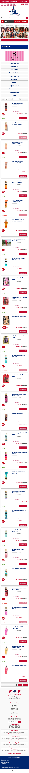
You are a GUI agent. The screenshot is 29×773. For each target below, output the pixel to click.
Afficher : (3, 99)
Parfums (14, 82)
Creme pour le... (14, 66)
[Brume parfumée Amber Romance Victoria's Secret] (6, 184)
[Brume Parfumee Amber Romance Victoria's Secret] (6, 146)
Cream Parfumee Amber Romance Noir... (17, 414)
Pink (14, 95)
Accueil (2, 44)
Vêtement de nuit (14, 92)
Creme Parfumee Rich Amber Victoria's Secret (19, 239)
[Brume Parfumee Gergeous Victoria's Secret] (6, 495)
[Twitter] (13, 726)
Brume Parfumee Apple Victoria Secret (19, 666)
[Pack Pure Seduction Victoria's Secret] (6, 281)
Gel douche (14, 69)
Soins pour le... (14, 76)
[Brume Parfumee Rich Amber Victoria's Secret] (6, 398)
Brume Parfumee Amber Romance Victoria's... (18, 142)
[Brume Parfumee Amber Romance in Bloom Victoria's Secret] (6, 126)
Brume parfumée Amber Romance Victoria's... (17, 181)
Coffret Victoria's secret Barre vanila (19, 317)
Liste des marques (14, 709)
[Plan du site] (8, 5)
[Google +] (16, 726)
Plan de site (14, 711)
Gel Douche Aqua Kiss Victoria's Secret (19, 433)
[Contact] (5, 5)
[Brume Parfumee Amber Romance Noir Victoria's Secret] (6, 107)
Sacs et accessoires (14, 89)
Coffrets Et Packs (14, 86)
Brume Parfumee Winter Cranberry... (18, 627)
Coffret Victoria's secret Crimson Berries (19, 297)
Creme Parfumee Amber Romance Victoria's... (17, 162)
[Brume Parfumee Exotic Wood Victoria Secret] (6, 572)
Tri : (11, 99)
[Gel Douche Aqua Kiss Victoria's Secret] (6, 436)
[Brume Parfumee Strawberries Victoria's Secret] (6, 611)
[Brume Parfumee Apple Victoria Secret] (6, 669)
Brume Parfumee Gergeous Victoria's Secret (18, 491)
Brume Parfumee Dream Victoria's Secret (18, 530)
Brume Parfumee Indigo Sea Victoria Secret (19, 511)
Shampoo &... (14, 79)
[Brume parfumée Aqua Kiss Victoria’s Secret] (6, 262)
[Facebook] (10, 726)
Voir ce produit (16, 111)
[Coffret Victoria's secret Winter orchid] (6, 339)
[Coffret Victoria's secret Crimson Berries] (6, 301)
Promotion (14, 705)
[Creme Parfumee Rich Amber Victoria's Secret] (6, 243)
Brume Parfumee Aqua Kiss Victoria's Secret (18, 356)
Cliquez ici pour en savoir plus (14, 733)
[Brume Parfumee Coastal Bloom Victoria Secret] (6, 592)
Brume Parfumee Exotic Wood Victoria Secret (19, 569)
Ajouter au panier (23, 118)
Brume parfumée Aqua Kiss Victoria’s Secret (18, 259)
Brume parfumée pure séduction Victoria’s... (19, 453)
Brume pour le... (14, 63)
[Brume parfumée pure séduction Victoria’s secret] (6, 456)
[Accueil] (2, 5)
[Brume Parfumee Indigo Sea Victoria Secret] (6, 514)
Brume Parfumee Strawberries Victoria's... (19, 608)
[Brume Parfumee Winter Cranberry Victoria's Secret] (6, 630)
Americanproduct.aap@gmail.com (11, 767)
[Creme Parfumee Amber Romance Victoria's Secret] (6, 165)
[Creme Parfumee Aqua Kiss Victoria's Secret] (6, 475)
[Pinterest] (18, 726)
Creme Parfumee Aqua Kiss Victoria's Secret (18, 472)
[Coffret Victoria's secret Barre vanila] (6, 320)
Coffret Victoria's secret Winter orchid (19, 336)
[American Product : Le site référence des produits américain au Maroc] (14, 11)
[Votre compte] (11, 5)
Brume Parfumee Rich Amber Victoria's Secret (19, 394)
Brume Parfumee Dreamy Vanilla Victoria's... (18, 646)
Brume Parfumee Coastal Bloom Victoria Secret (19, 588)
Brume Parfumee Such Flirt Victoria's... (18, 549)
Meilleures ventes (14, 708)
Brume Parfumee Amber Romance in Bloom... (18, 123)
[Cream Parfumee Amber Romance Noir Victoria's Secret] (6, 417)
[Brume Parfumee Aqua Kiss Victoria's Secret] (6, 359)
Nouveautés (17, 21)
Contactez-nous (23, 1)
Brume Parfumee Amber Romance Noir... (18, 104)
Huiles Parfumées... (14, 73)
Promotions (24, 21)
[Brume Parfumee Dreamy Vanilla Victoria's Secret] (6, 650)
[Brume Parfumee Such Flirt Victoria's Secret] (6, 553)
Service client (14, 712)
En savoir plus (14, 39)
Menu (6, 21)
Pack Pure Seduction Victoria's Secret (19, 278)
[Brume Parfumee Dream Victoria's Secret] (6, 533)
